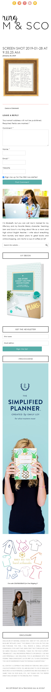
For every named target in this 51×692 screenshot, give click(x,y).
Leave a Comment (12, 108)
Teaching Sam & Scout (34, 688)
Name (6, 149)
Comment (8, 128)
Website (6, 168)
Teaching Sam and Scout (26, 26)
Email (6, 158)
